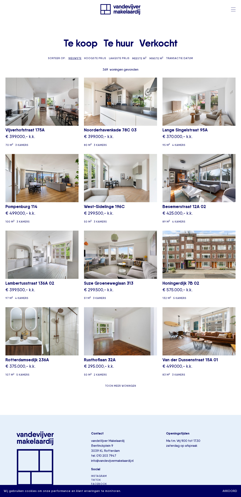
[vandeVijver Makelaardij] (120, 9)
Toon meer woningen (120, 385)
